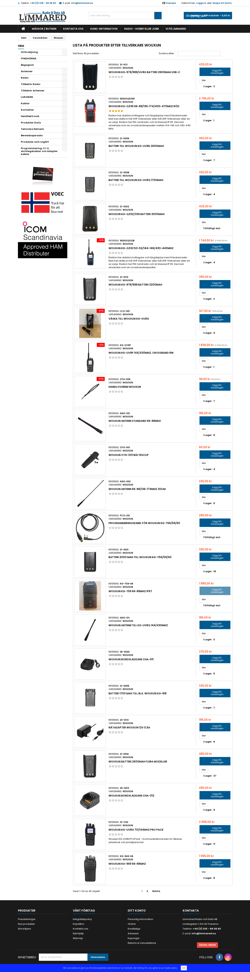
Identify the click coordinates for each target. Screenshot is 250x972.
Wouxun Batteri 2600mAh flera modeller (138, 761)
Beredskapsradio (32, 135)
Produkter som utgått (35, 142)
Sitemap (78, 938)
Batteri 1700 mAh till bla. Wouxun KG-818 (138, 693)
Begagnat (27, 65)
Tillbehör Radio (30, 84)
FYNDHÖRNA (28, 58)
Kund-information (103, 29)
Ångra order (207, 945)
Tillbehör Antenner (32, 90)
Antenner (27, 71)
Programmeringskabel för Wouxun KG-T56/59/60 (144, 523)
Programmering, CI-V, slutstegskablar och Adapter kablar (39, 151)
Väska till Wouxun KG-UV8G (129, 319)
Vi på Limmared (176, 29)
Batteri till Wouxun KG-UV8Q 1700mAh (136, 180)
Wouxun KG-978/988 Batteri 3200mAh (135, 284)
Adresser (133, 933)
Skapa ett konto (222, 3)
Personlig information (140, 919)
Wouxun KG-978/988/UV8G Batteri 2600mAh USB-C (144, 72)
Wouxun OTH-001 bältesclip (129, 455)
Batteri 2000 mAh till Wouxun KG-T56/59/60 (140, 557)
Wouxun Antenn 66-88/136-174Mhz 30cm (137, 489)
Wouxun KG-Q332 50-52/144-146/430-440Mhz (141, 248)
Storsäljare (24, 928)
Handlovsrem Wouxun (125, 387)
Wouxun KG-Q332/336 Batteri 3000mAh (137, 214)
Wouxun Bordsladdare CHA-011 (131, 659)
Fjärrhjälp (78, 933)
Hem (21, 46)
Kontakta (191, 910)
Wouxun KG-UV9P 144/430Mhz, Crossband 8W (141, 353)
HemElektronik (30, 116)
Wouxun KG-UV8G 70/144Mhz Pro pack (136, 830)
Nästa (157, 891)
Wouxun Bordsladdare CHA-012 (131, 795)
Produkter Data (31, 122)
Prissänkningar (27, 919)
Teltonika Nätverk (32, 129)
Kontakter (27, 110)
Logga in (201, 3)
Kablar (25, 103)
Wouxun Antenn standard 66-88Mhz (135, 421)
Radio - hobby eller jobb (141, 29)
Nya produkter (26, 924)
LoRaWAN (27, 97)
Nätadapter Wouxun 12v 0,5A (129, 727)
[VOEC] (42, 202)
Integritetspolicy (82, 919)
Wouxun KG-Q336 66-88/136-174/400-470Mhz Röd (144, 106)
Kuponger (134, 938)
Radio (25, 77)
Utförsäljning (29, 52)
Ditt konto (137, 910)
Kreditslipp (134, 928)
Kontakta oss (73, 29)
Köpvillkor (78, 924)
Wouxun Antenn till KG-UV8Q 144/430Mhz (138, 625)
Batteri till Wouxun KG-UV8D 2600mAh (136, 146)
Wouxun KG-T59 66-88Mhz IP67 (130, 591)
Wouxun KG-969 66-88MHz (127, 864)
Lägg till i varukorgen (212, 72)
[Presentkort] (42, 173)
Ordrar (132, 924)
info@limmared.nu (82, 3)
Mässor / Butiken (44, 29)
